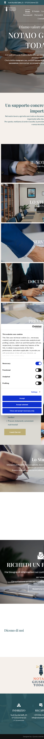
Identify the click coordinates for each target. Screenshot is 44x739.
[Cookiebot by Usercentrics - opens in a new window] (32, 326)
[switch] (38, 370)
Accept (22, 398)
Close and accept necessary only (22, 411)
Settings (34, 392)
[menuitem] (27, 11)
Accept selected (22, 404)
